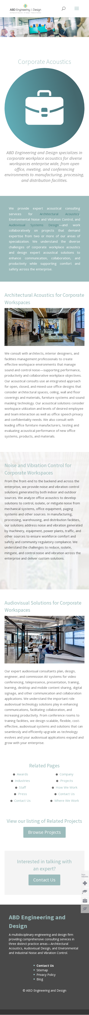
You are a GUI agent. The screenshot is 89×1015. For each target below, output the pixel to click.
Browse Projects (44, 832)
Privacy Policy (46, 975)
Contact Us (66, 794)
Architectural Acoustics (59, 214)
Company (66, 774)
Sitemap (42, 970)
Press (22, 794)
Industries (22, 780)
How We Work (66, 787)
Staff (22, 787)
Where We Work (66, 800)
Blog (40, 979)
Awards (22, 774)
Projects (66, 780)
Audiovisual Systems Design (34, 225)
